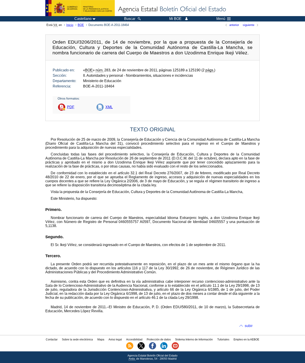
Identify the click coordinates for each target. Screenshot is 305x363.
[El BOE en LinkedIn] (163, 348)
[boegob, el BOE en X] (141, 348)
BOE (81, 25)
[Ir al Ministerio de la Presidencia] (80, 8)
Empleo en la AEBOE (246, 339)
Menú (220, 19)
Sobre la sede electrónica (77, 339)
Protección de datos (159, 339)
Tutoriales (223, 339)
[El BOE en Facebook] (152, 348)
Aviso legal (115, 339)
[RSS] (129, 348)
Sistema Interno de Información (194, 339)
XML (109, 107)
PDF (70, 107)
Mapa (100, 339)
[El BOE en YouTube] (175, 348)
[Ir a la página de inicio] (172, 9)
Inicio (69, 25)
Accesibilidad (134, 339)
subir (249, 326)
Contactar (52, 339)
